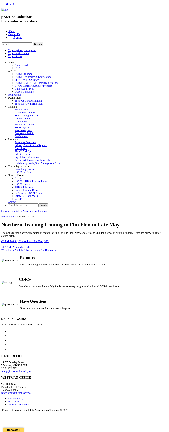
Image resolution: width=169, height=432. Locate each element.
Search (38, 44)
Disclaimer (13, 401)
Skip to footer (15, 56)
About (11, 31)
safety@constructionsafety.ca (16, 371)
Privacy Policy (15, 398)
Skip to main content (18, 53)
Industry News (9, 216)
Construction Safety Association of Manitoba (24, 211)
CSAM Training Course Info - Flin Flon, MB (25, 241)
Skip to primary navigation (22, 50)
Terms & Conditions (18, 404)
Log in (12, 4)
